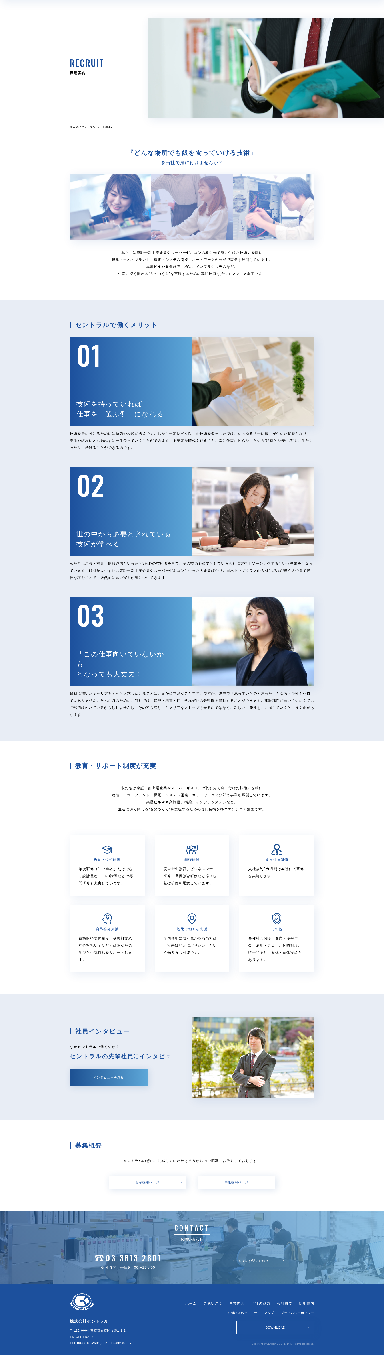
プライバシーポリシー (297, 1313)
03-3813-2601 (134, 1258)
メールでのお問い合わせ (250, 1261)
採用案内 (306, 1303)
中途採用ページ (236, 1182)
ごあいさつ (213, 1303)
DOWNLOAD (275, 1327)
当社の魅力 (260, 1303)
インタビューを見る (109, 1077)
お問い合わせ (237, 1313)
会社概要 (284, 1303)
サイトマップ (264, 1313)
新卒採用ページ (147, 1182)
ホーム (191, 1303)
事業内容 (237, 1303)
